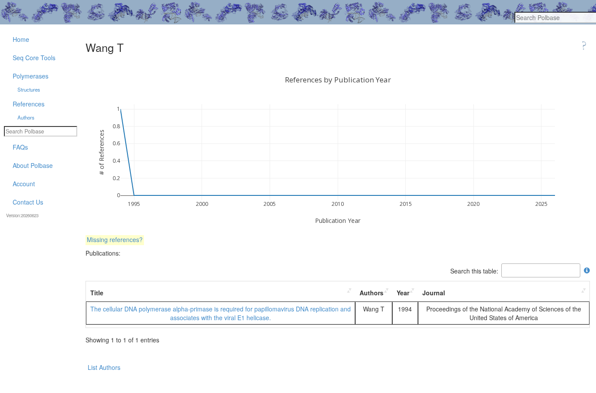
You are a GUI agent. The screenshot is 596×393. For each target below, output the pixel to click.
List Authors (104, 367)
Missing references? (115, 239)
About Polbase (33, 165)
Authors (372, 292)
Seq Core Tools (34, 57)
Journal (433, 292)
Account (24, 183)
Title (96, 292)
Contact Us (28, 202)
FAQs (20, 147)
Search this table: (474, 270)
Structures (28, 89)
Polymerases (30, 76)
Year (403, 292)
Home (21, 39)
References (29, 103)
